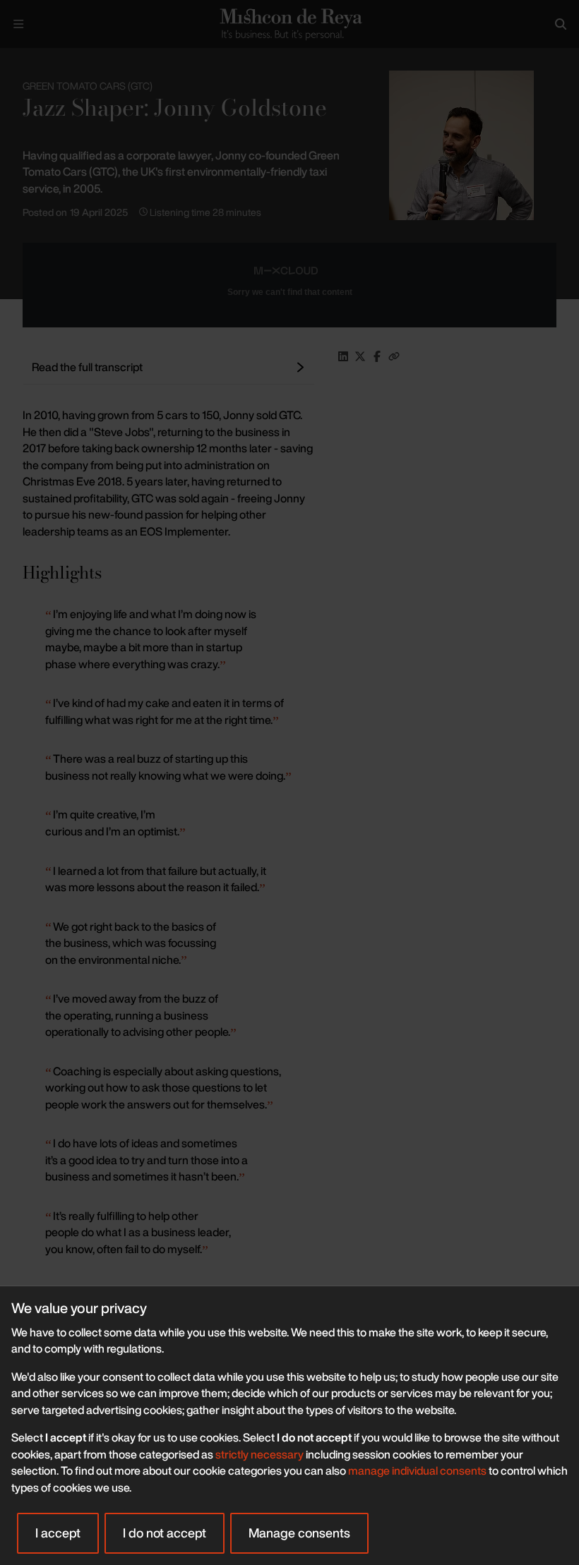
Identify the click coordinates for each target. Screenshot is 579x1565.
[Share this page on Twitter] (360, 356)
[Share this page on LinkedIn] (343, 356)
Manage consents (299, 1532)
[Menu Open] (18, 24)
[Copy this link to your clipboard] (394, 356)
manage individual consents (417, 1470)
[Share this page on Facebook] (377, 356)
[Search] (560, 24)
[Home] (289, 23)
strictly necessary (259, 1454)
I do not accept (164, 1532)
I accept (57, 1532)
